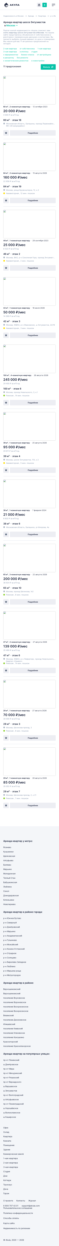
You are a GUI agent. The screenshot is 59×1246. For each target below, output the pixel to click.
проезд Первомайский (46, 124)
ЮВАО (16, 325)
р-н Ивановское (28, 325)
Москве (10, 25)
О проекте (8, 1200)
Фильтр (46, 67)
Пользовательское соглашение (17, 1208)
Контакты (20, 1200)
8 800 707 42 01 (10, 1206)
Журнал (32, 1200)
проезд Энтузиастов (47, 257)
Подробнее (33, 133)
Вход (39, 5)
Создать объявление (44, 5)
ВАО (16, 257)
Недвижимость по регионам (16, 1228)
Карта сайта (9, 1223)
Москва (9, 257)
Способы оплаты (11, 1218)
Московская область (15, 124)
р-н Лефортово (27, 659)
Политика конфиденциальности (18, 1213)
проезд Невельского (44, 659)
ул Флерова (41, 527)
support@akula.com (31, 1206)
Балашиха (30, 124)
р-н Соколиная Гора (27, 257)
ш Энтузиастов (42, 325)
